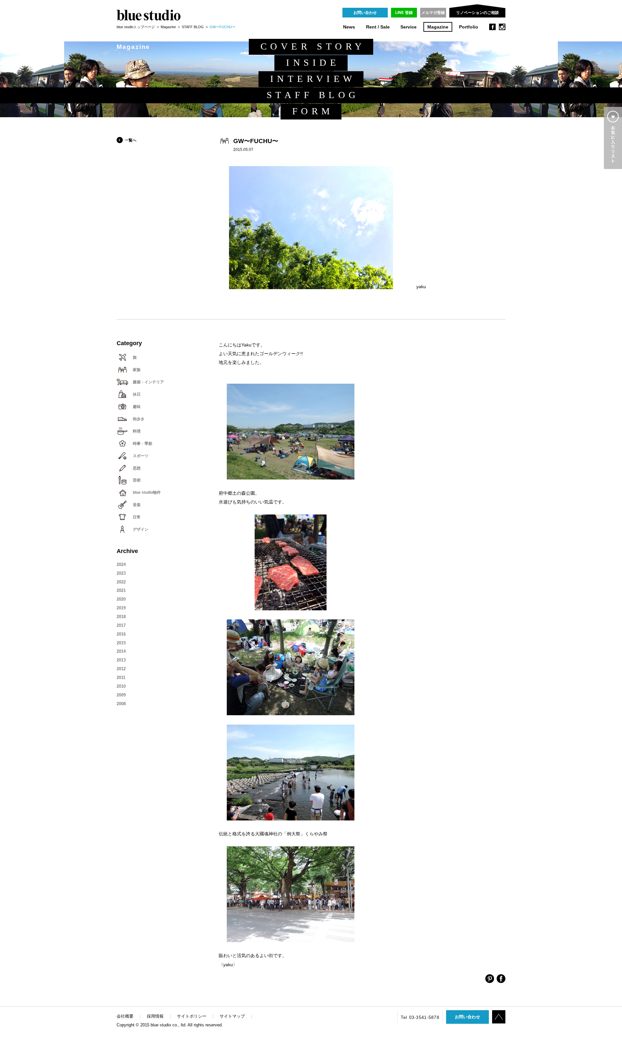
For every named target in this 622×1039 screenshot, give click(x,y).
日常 (137, 517)
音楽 (137, 505)
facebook (492, 27)
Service (408, 27)
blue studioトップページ (136, 27)
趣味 (137, 406)
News (349, 27)
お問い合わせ (365, 12)
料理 (137, 431)
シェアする (489, 978)
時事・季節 (142, 443)
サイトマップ (232, 1016)
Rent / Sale (378, 27)
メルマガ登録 (433, 12)
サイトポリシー (191, 1016)
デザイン (140, 529)
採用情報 (155, 1016)
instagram (502, 27)
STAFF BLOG (193, 27)
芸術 (137, 480)
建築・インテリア (148, 382)
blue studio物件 (147, 492)
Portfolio (468, 27)
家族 (137, 369)
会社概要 (125, 1016)
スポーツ (140, 456)
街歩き (138, 419)
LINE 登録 (404, 12)
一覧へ (130, 140)
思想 (137, 468)
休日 (137, 394)
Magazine (437, 27)
